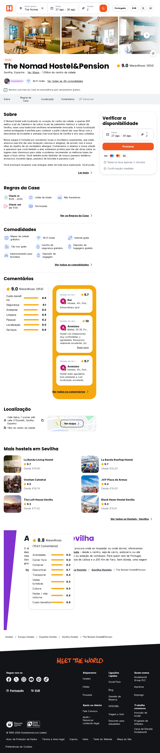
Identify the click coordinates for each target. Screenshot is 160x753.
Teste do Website (102, 739)
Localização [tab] (47, 99)
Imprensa (139, 686)
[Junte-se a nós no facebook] (8, 679)
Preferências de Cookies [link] (19, 746)
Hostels (87, 678)
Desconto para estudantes (116, 722)
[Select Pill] (143, 8)
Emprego (139, 695)
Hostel (8, 60)
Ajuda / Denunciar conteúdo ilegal (91, 720)
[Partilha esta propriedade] (153, 53)
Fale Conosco (90, 711)
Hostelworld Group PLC (140, 679)
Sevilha (8, 72)
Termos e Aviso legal (53, 739)
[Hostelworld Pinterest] (38, 679)
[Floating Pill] (147, 35)
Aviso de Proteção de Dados (21, 739)
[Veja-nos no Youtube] (31, 679)
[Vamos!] (103, 8)
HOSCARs (114, 706)
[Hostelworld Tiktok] (46, 679)
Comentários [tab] (67, 99)
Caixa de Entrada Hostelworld (143, 730)
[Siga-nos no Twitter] (16, 679)
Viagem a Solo (116, 714)
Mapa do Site (124, 739)
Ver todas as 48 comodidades (65, 81)
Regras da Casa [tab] (25, 99)
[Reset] (42, 8)
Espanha (19, 72)
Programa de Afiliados (141, 722)
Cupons (74, 739)
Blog (111, 690)
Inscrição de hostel (140, 714)
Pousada (87, 695)
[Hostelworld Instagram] (23, 679)
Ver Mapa (33, 72)
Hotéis (86, 686)
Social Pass (115, 681)
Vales (85, 739)
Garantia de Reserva (115, 698)
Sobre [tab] (7, 99)
